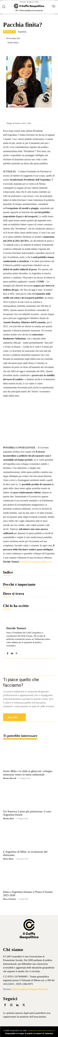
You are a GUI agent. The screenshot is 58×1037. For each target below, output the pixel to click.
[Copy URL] (51, 50)
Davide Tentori (13, 43)
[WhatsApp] (37, 50)
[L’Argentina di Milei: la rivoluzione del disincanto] (29, 836)
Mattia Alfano (8, 859)
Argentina (22, 32)
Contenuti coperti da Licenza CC (41, 1031)
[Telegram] (44, 50)
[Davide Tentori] (5, 42)
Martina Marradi (9, 778)
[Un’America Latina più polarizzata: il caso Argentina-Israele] (29, 796)
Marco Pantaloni (9, 899)
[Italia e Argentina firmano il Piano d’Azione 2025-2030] (29, 876)
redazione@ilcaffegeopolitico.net (35, 561)
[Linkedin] (30, 50)
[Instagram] (11, 1005)
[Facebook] (16, 50)
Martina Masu (8, 818)
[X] (23, 50)
